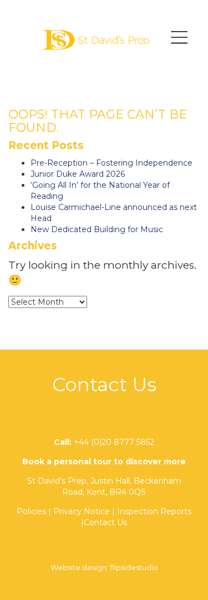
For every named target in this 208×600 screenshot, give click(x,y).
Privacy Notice (81, 511)
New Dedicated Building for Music (97, 229)
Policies (31, 511)
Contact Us (105, 522)
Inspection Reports (154, 511)
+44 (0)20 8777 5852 (114, 442)
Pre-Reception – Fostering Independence (111, 163)
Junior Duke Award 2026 (78, 174)
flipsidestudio (134, 567)
